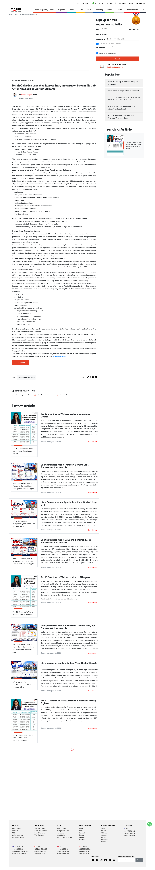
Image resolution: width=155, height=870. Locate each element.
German (104, 860)
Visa (89, 10)
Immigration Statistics (64, 863)
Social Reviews (39, 858)
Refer (109, 10)
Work (71, 10)
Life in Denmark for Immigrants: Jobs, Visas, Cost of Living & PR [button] (68, 503)
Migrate (61, 10)
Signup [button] (122, 3)
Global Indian (132, 10)
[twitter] (88, 377)
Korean (103, 863)
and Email (100, 48)
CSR (13, 858)
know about (101, 35)
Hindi (81, 854)
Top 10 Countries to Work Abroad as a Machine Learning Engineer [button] (68, 702)
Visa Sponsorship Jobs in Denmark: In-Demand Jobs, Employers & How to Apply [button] (66, 541)
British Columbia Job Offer (28, 14)
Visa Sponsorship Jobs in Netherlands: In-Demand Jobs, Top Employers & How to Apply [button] (67, 752)
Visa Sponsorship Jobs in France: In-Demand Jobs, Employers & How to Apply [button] (65, 466)
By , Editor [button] (28, 95)
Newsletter (60, 858)
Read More (92, 442)
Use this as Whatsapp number (110, 44)
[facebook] (90, 377)
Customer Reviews (40, 856)
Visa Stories (61, 860)
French (103, 856)
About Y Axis (16, 854)
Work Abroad (61, 854)
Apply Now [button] (20, 363)
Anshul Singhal (26, 95)
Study (80, 10)
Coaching (99, 10)
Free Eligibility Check (44, 10)
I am (98, 30)
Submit (117, 59)
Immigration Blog (63, 856)
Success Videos (39, 854)
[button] (21, 394)
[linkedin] (96, 377)
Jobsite (119, 10)
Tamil (81, 856)
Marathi (81, 863)
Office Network (17, 860)
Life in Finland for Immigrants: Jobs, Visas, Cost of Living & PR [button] (68, 799)
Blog (16, 14)
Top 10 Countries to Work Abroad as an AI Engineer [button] (66, 577)
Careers (15, 856)
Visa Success (39, 860)
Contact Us (140, 3)
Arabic (103, 854)
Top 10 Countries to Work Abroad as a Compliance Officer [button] (65, 415)
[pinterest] (93, 377)
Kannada (82, 865)
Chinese (104, 858)
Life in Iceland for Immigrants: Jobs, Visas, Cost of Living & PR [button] (69, 664)
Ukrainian (104, 865)
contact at (100, 40)
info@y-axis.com (129, 859)
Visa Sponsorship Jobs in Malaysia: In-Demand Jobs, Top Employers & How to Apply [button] (68, 627)
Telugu (81, 860)
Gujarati (82, 858)
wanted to (134, 30)
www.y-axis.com (129, 861)
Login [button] (130, 3)
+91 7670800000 (129, 856)
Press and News (18, 863)
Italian (103, 867)
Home (11, 14)
